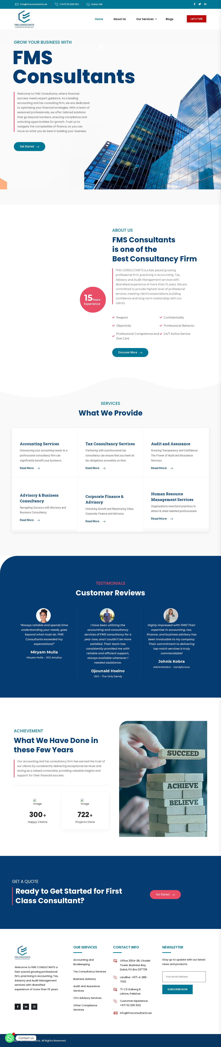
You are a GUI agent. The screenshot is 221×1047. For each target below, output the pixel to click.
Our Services (145, 19)
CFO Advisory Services (87, 998)
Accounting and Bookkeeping (83, 962)
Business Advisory (84, 979)
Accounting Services (39, 443)
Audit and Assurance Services (86, 988)
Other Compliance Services (85, 1007)
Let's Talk (197, 19)
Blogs (169, 19)
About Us (119, 19)
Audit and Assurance (170, 443)
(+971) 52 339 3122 (69, 4)
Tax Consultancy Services (110, 443)
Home (99, 19)
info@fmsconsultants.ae (33, 4)
